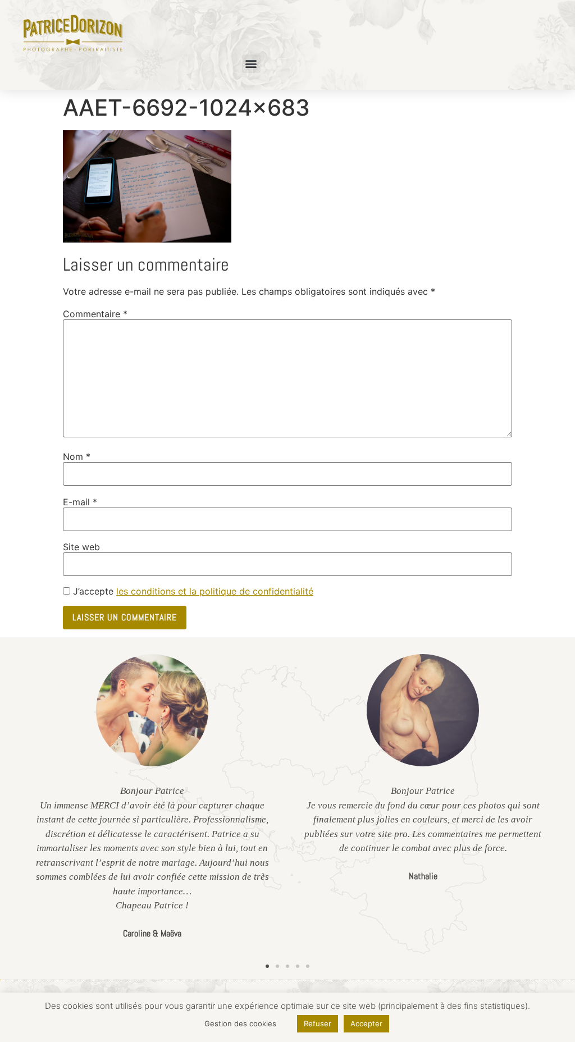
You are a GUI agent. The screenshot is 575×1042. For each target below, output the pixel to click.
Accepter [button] (366, 1023)
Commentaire (95, 313)
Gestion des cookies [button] (240, 1023)
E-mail (80, 501)
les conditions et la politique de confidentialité (214, 591)
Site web (81, 546)
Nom (76, 456)
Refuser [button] (317, 1023)
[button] (251, 63)
